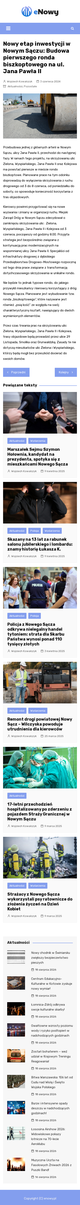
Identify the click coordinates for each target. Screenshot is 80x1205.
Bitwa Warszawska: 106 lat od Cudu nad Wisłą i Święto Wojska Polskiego (52, 1082)
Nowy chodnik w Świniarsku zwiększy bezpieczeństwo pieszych (50, 957)
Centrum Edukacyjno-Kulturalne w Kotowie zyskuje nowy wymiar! (51, 983)
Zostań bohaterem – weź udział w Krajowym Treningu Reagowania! (51, 1056)
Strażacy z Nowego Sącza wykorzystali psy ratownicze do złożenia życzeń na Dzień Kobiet (39, 901)
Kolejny (64, 372)
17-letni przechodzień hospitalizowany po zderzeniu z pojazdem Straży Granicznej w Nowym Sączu (39, 811)
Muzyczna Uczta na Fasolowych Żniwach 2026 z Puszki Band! (51, 1165)
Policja (34, 530)
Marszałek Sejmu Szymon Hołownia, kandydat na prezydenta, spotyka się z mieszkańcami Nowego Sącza (37, 457)
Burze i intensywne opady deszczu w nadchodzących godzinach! (50, 1108)
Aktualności (15, 86)
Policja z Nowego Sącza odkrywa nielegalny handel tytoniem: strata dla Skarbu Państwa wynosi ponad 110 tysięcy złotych (35, 634)
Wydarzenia (37, 440)
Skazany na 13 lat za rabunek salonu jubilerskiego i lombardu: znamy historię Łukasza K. (40, 544)
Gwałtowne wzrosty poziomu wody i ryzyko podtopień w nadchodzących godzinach (52, 1030)
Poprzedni (18, 372)
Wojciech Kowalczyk (19, 81)
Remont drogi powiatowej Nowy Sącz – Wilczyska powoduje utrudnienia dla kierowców (39, 724)
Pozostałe (30, 86)
